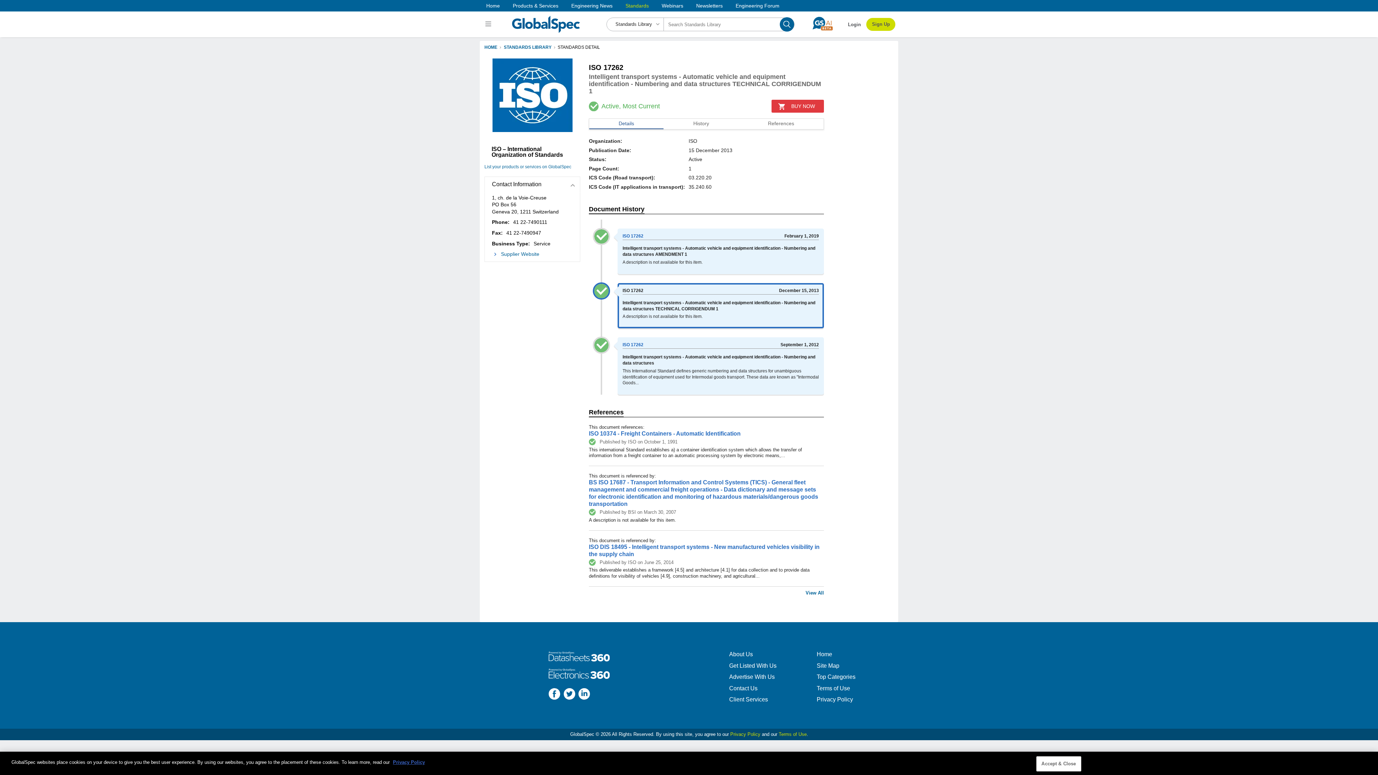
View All (815, 593)
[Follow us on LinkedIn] (584, 694)
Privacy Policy (835, 699)
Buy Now (803, 106)
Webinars (672, 6)
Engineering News (592, 6)
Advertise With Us (752, 677)
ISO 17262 (633, 236)
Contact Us (743, 688)
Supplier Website (520, 254)
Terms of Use (833, 688)
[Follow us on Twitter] (569, 694)
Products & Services (535, 6)
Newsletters (709, 6)
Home (493, 6)
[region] (689, 763)
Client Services (748, 699)
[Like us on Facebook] (554, 694)
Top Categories (836, 677)
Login (854, 24)
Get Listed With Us (753, 666)
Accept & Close (1058, 763)
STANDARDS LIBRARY (528, 47)
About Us (741, 654)
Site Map (828, 666)
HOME (490, 47)
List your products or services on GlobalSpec (527, 166)
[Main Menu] (489, 24)
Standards (637, 6)
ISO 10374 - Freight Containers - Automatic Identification (665, 434)
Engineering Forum (757, 6)
